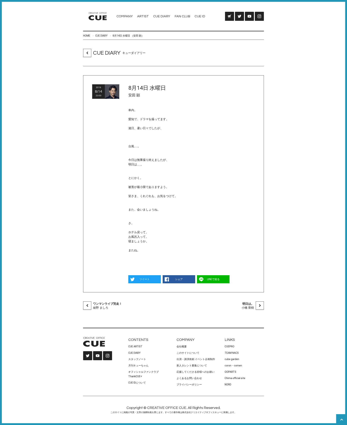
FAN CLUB (182, 16)
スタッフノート (137, 359)
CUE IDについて (137, 382)
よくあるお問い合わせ (189, 378)
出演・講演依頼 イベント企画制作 (196, 359)
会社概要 (182, 346)
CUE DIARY (161, 16)
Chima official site (235, 378)
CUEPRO (229, 346)
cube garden (232, 359)
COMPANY (125, 16)
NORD (228, 384)
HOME (86, 35)
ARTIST (143, 16)
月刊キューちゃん (138, 365)
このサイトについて (188, 352)
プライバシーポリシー (189, 384)
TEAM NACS (232, 352)
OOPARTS (230, 371)
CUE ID (200, 16)
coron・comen (233, 365)
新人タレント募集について (192, 365)
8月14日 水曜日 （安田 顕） (128, 35)
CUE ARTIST (135, 346)
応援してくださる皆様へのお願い (196, 371)
